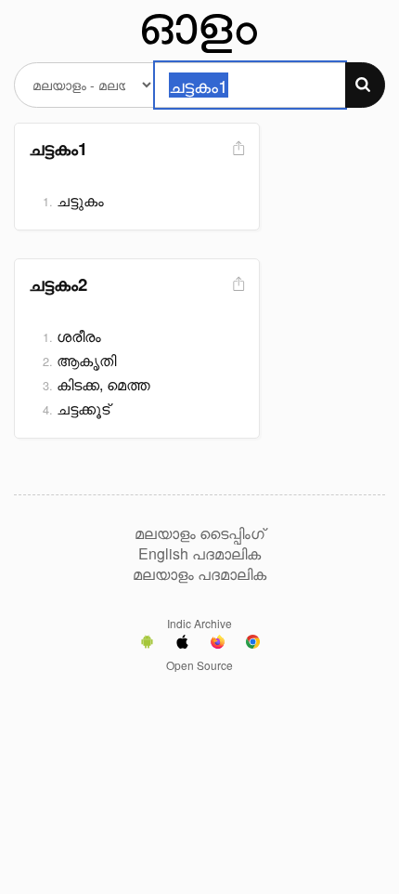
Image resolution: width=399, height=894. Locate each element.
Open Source (199, 665)
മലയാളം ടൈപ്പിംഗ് (199, 533)
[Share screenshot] (236, 149)
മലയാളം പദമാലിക (199, 574)
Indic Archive (199, 623)
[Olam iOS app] (182, 644)
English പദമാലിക (199, 554)
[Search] (365, 85)
